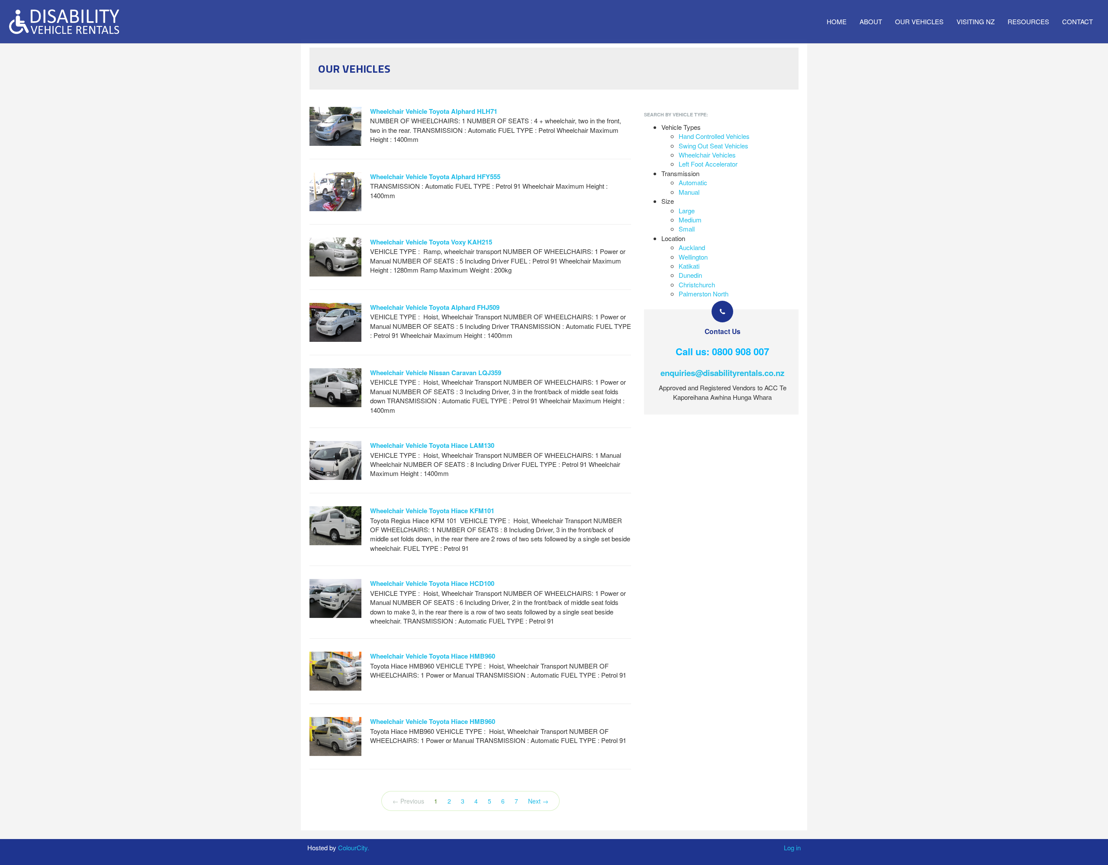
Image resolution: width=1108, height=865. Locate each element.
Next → (538, 801)
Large (687, 210)
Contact (1077, 21)
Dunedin (690, 275)
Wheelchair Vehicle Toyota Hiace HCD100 (432, 583)
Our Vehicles (919, 21)
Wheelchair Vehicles (707, 154)
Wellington (693, 256)
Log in (792, 847)
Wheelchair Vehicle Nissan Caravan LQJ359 (435, 372)
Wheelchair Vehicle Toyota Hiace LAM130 (432, 445)
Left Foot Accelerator (708, 163)
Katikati (689, 265)
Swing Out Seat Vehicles (713, 145)
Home (837, 21)
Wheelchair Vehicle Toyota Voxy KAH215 (431, 242)
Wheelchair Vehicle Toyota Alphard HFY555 (435, 176)
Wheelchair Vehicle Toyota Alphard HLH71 (433, 111)
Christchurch (697, 284)
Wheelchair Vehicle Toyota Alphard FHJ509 (434, 307)
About (871, 21)
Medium (690, 219)
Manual (689, 191)
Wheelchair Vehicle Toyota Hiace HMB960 (432, 656)
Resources (1028, 21)
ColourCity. (353, 847)
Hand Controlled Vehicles (714, 136)
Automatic (693, 182)
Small (687, 228)
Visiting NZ (976, 21)
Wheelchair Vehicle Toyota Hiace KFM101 (432, 510)
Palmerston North (703, 293)
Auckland (692, 247)
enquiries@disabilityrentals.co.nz (722, 373)
